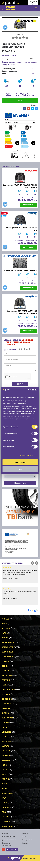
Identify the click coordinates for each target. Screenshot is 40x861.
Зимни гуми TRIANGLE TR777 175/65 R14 (20, 270)
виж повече (28, 204)
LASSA (4, 727)
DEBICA (5, 666)
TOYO (4, 812)
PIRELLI (5, 774)
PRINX (4, 783)
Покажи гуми (20, 483)
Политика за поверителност (7, 844)
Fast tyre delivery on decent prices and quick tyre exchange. (19, 594)
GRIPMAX (6, 708)
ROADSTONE (7, 793)
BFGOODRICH (8, 642)
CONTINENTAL (8, 656)
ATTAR (4, 623)
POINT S (5, 779)
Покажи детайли (26, 455)
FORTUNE (6, 680)
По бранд (5, 833)
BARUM (5, 637)
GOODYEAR (7, 703)
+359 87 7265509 (8, 7)
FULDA (5, 684)
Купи (20, 100)
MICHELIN (6, 750)
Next (36, 563)
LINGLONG (6, 732)
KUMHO (5, 722)
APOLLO (5, 618)
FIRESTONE (7, 675)
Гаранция (25, 843)
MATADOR (6, 741)
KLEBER (5, 713)
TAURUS (5, 807)
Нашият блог (12, 850)
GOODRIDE (7, 699)
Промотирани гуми (8, 836)
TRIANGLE (6, 816)
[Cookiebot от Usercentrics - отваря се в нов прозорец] (28, 390)
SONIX (4, 802)
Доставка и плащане (9, 840)
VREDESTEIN (7, 826)
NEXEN (5, 765)
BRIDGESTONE (8, 647)
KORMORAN (7, 717)
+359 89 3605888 (8, 9)
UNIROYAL (6, 821)
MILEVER (6, 755)
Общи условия (27, 840)
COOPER (5, 661)
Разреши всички (20, 462)
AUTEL (5, 633)
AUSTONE (6, 628)
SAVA (4, 798)
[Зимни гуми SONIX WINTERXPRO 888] (20, 24)
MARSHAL (6, 736)
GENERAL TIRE (8, 689)
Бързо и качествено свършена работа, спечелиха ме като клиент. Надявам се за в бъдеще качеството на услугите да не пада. (20, 574)
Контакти (25, 833)
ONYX (4, 769)
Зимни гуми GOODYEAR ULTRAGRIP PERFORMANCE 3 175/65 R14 (22, 312)
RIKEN (4, 788)
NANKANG (6, 760)
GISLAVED (6, 694)
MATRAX (5, 746)
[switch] (34, 433)
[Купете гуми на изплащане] (20, 507)
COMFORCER (7, 651)
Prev (32, 563)
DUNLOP (5, 670)
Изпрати (20, 384)
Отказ (20, 469)
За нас (24, 836)
